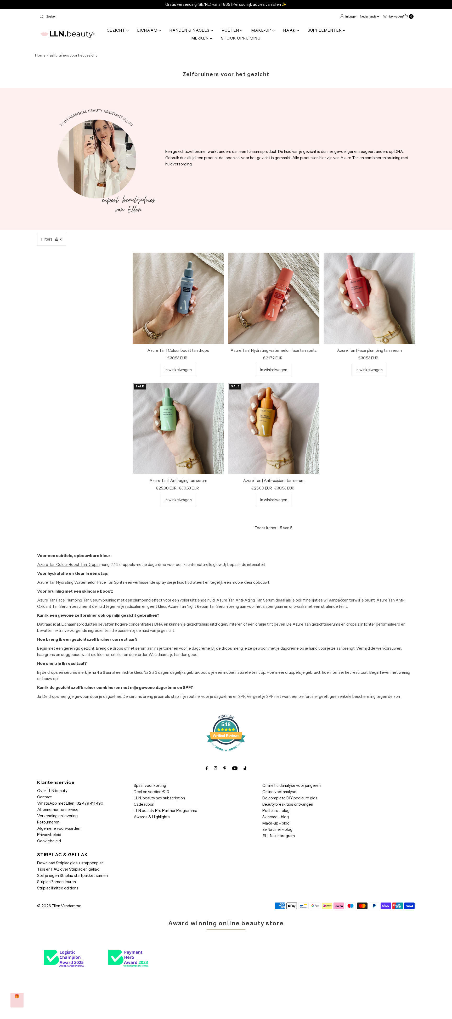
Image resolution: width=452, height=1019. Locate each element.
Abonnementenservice (57, 809)
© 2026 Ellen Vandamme (59, 905)
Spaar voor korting (150, 785)
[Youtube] (235, 768)
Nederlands (368, 16)
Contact (44, 796)
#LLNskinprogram (278, 835)
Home (40, 55)
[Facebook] (207, 768)
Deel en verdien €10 (151, 791)
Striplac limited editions (57, 888)
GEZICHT (116, 30)
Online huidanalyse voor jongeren (291, 785)
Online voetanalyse (279, 791)
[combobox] (130, 16)
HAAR (290, 30)
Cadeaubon (144, 804)
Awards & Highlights (152, 816)
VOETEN (231, 30)
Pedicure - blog (276, 810)
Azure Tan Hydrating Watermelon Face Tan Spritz (81, 582)
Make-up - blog (276, 823)
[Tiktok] (245, 768)
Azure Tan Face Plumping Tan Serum (69, 600)
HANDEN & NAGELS (190, 30)
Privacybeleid (49, 834)
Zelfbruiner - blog (277, 829)
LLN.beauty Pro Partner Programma (165, 810)
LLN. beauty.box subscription (159, 797)
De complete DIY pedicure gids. (290, 797)
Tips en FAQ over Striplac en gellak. (68, 869)
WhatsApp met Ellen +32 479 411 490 (70, 803)
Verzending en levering (57, 815)
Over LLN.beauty (52, 790)
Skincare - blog (275, 816)
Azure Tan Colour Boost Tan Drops (68, 564)
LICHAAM (148, 30)
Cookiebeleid (49, 840)
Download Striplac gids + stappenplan (70, 862)
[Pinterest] (224, 768)
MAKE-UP (261, 30)
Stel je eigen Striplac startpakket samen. (72, 875)
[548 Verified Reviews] (226, 753)
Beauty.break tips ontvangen (287, 804)
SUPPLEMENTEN (325, 30)
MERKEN (200, 38)
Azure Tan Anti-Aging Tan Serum (245, 600)
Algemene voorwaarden (58, 828)
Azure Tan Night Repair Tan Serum (198, 606)
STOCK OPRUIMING (241, 38)
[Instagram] (215, 768)
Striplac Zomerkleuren (56, 881)
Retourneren (48, 822)
